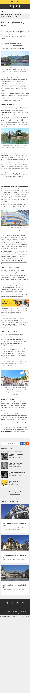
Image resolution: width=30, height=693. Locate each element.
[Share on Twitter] (24, 443)
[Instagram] (13, 7)
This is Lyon (14, 484)
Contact (15, 611)
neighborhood (17, 45)
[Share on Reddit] (27, 443)
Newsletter (7, 611)
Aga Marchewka (16, 466)
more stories (15, 492)
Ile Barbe (8, 353)
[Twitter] (16, 7)
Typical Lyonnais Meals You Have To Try (16, 464)
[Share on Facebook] (21, 443)
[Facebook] (11, 7)
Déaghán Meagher (16, 457)
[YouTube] (19, 7)
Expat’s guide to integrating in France (16, 482)
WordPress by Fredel (17, 613)
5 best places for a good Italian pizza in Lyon (17, 473)
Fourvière (21, 48)
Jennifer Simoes (16, 475)
